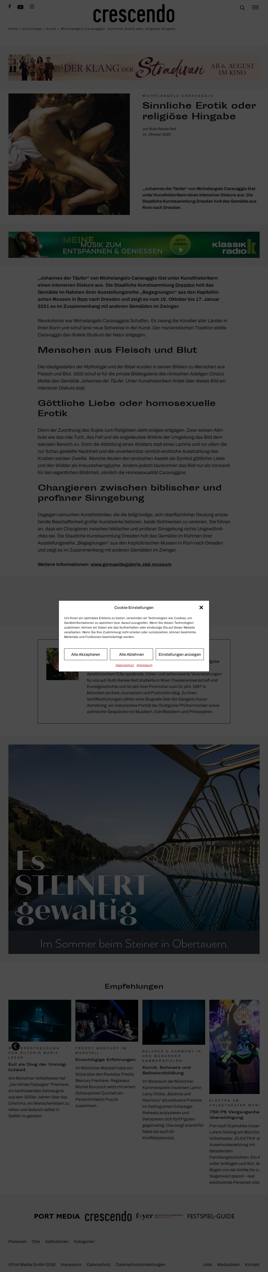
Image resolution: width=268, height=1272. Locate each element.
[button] (201, 607)
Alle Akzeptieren (85, 654)
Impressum (144, 665)
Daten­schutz (125, 665)
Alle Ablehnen (131, 654)
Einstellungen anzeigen (180, 654)
